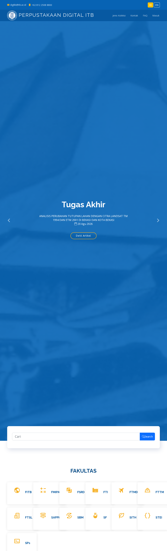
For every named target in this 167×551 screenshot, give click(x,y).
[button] (9, 220)
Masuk (155, 15)
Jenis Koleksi (119, 15)
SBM (80, 517)
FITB (28, 492)
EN (156, 5)
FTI (105, 492)
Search (148, 436)
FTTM (160, 492)
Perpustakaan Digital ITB (55, 15)
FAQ (145, 15)
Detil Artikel (83, 235)
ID (150, 5)
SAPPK (56, 517)
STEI (159, 517)
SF (105, 517)
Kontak (134, 15)
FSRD (81, 492)
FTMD (133, 492)
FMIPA (55, 492)
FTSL (28, 517)
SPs (27, 543)
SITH (132, 517)
